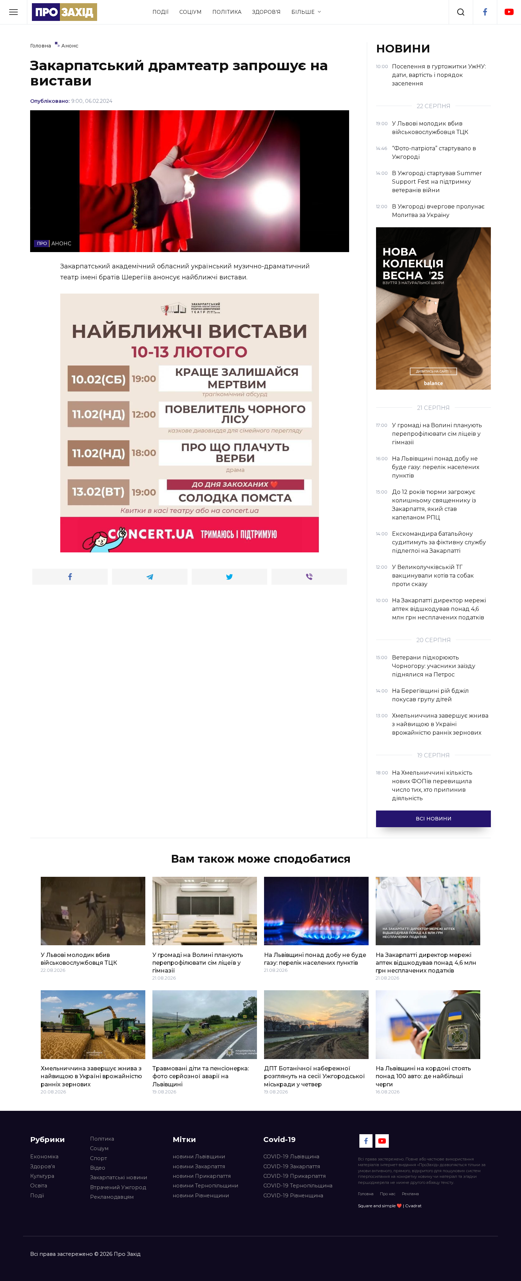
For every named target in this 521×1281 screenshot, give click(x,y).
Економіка (44, 1156)
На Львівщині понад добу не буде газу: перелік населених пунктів (315, 958)
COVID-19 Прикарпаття (294, 1176)
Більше (302, 12)
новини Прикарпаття (202, 1176)
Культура (42, 1176)
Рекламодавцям (112, 1197)
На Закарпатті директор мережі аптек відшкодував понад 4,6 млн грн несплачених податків (426, 962)
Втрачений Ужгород (118, 1187)
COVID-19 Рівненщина (293, 1195)
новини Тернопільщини (205, 1185)
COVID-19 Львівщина (291, 1156)
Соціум (190, 12)
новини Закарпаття (199, 1166)
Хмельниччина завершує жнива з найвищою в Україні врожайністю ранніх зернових (91, 1076)
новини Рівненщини (201, 1195)
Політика (226, 12)
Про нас (388, 1193)
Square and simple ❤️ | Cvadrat (390, 1205)
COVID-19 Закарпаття (291, 1166)
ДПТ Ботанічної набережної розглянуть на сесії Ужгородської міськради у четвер (314, 1076)
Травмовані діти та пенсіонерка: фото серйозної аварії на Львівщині (200, 1076)
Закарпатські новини (118, 1177)
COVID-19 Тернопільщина (297, 1185)
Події (160, 12)
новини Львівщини (199, 1156)
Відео (97, 1168)
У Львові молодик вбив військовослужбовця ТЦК (79, 958)
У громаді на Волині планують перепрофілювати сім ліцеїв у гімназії (197, 962)
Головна (366, 1193)
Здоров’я (266, 12)
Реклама (410, 1193)
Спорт (98, 1158)
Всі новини (434, 818)
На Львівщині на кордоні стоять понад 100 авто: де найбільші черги (423, 1076)
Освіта (38, 1185)
